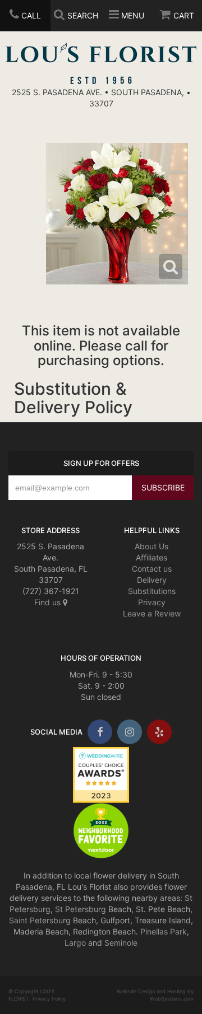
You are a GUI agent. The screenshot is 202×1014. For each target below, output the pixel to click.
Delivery (152, 580)
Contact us (152, 568)
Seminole (120, 942)
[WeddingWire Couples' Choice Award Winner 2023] (101, 774)
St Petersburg (80, 909)
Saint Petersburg (40, 920)
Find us (48, 602)
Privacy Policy (49, 999)
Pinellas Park (163, 931)
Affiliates (151, 557)
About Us (151, 546)
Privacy (152, 602)
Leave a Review (152, 613)
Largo (75, 942)
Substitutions (152, 591)
